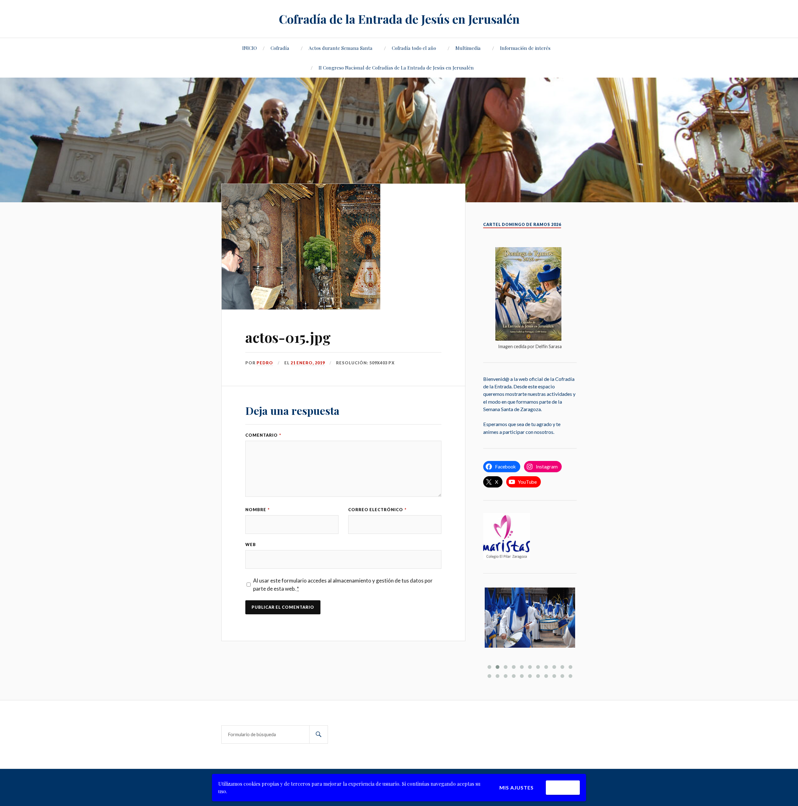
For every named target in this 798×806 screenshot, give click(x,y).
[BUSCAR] (318, 734)
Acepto (563, 787)
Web (250, 544)
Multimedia (468, 48)
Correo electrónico (377, 509)
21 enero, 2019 (308, 362)
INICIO (249, 48)
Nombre (257, 509)
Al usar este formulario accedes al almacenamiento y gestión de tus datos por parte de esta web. (343, 584)
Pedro (265, 362)
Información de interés (525, 48)
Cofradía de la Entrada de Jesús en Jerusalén (399, 19)
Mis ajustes (516, 787)
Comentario (263, 435)
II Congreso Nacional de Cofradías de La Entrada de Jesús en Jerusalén (396, 67)
